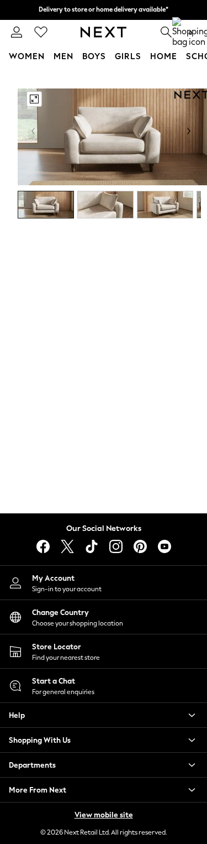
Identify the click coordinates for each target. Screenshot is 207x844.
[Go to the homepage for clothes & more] (103, 32)
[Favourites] (41, 32)
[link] (16, 32)
